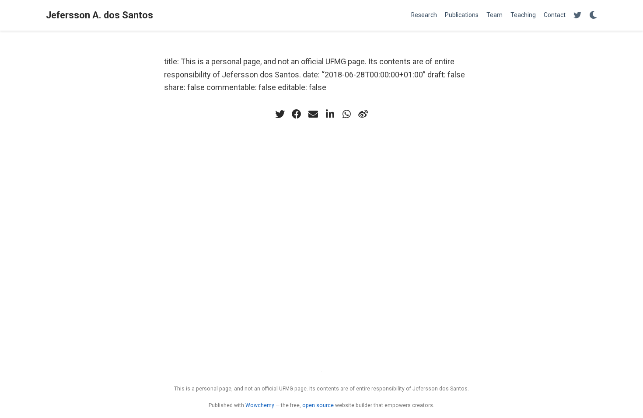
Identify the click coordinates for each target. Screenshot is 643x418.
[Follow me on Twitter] (577, 15)
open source (318, 405)
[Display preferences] (593, 15)
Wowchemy (259, 405)
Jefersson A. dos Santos (99, 15)
